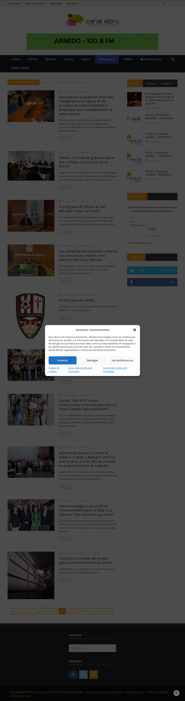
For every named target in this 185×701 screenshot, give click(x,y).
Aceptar (62, 360)
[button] (134, 330)
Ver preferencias (122, 360)
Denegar (92, 360)
